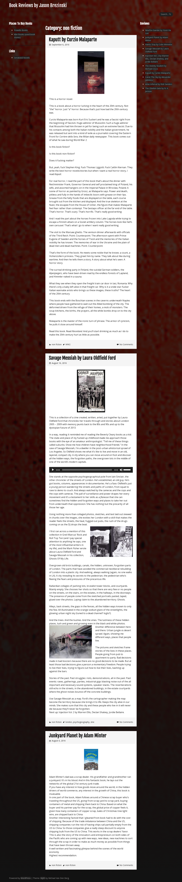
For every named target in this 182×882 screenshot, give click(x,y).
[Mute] (121, 469)
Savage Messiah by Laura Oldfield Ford (82, 358)
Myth (42, 878)
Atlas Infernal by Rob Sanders (158, 84)
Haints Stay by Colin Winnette (158, 44)
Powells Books (21, 30)
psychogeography (81, 722)
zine (92, 722)
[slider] (127, 469)
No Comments (126, 344)
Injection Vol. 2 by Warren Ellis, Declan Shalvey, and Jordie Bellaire (157, 58)
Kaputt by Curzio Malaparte (73, 39)
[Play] (52, 469)
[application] (91, 470)
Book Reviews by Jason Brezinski (38, 5)
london (69, 722)
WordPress (26, 878)
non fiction (57, 344)
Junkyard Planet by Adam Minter (77, 735)
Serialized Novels (22, 57)
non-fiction (71, 865)
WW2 (68, 344)
